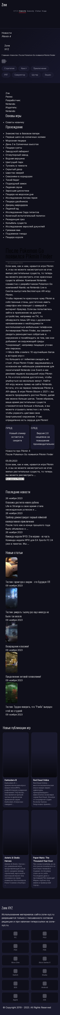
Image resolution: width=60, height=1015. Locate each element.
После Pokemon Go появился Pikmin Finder (29, 454)
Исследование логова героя (21, 197)
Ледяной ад (12, 208)
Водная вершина (15, 158)
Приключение (39, 68)
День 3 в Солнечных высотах (22, 144)
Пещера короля (14, 237)
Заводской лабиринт (17, 151)
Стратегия (9, 68)
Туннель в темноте (16, 165)
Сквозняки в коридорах (19, 176)
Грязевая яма (13, 230)
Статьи (38, 11)
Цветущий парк (14, 162)
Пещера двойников (17, 201)
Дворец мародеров (17, 205)
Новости (22, 11)
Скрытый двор (14, 169)
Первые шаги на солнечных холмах (26, 137)
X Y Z (16, 11)
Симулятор (20, 75)
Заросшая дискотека (17, 190)
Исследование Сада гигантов (22, 212)
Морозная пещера (16, 140)
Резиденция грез (15, 219)
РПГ (6, 75)
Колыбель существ (16, 223)
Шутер (35, 75)
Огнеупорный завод (17, 154)
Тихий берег (12, 179)
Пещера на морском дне (19, 194)
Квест (24, 68)
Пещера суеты (14, 147)
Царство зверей (15, 172)
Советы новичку (15, 122)
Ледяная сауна (14, 187)
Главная (5, 55)
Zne (4, 4)
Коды (44, 11)
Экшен (48, 75)
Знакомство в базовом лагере (22, 133)
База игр (30, 11)
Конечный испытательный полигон (25, 215)
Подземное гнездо (16, 233)
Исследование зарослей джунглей (25, 226)
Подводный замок (16, 183)
